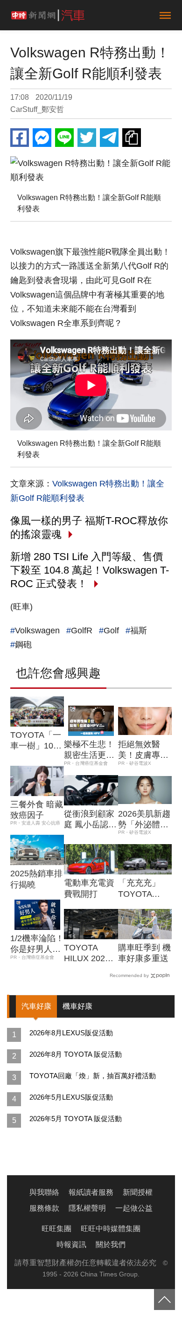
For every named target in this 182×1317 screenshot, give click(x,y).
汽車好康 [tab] (36, 1006)
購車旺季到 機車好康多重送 (144, 953)
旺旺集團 (56, 1229)
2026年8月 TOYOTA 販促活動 (75, 1054)
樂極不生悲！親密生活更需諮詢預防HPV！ (89, 750)
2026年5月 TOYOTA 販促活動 (75, 1119)
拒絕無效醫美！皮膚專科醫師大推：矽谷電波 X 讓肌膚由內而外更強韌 (144, 750)
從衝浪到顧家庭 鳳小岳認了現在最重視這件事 (90, 820)
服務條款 (44, 1208)
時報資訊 (71, 1244)
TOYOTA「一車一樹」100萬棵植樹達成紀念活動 (35, 741)
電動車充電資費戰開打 (89, 888)
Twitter (86, 137)
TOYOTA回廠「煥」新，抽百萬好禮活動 (92, 1076)
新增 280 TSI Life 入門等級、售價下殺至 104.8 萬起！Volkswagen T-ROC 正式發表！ (89, 570)
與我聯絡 (44, 1192)
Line (64, 137)
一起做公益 (134, 1208)
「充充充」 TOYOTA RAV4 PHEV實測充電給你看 (143, 889)
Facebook (19, 137)
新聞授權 (138, 1192)
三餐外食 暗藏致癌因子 (36, 810)
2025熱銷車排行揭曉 (36, 879)
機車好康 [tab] (77, 1006)
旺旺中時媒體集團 (110, 1229)
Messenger (42, 137)
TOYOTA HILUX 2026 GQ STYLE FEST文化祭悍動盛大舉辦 (89, 953)
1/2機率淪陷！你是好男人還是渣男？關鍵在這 (37, 944)
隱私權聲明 (87, 1208)
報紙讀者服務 (91, 1192)
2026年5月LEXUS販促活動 (71, 1097)
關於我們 (111, 1244)
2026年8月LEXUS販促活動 (71, 1033)
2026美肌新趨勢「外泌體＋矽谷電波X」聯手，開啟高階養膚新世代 (144, 820)
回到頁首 (164, 1299)
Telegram (109, 137)
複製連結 (131, 137)
